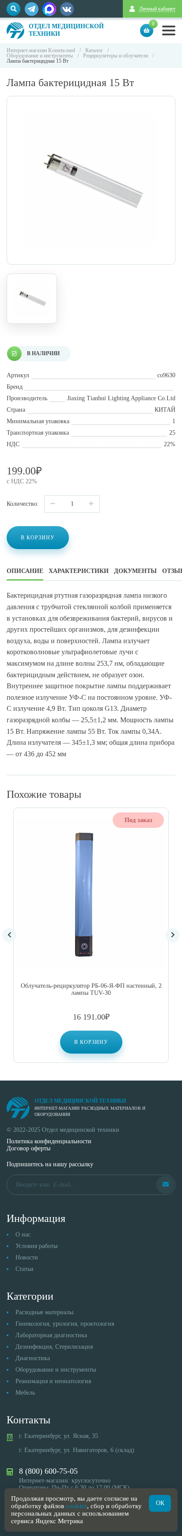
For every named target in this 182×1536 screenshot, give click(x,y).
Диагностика (32, 1358)
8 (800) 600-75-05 (48, 1471)
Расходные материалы (44, 1312)
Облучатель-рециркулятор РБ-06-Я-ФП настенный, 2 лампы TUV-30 (91, 989)
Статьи (24, 1269)
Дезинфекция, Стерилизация (54, 1346)
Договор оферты (28, 1148)
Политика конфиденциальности (49, 1141)
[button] (91, 1042)
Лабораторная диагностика (51, 1335)
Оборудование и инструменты (55, 1369)
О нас (22, 1234)
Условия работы (36, 1246)
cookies (76, 1505)
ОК (160, 1503)
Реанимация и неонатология (53, 1381)
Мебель (25, 1392)
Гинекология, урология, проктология (64, 1323)
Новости (26, 1257)
